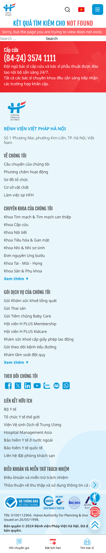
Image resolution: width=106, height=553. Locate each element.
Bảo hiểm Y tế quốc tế (23, 447)
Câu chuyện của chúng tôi (26, 164)
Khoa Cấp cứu (16, 224)
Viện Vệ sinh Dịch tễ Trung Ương (32, 424)
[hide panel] (95, 485)
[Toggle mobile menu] (97, 9)
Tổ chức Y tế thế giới (22, 416)
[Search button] (67, 9)
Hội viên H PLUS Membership (30, 323)
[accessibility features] (95, 497)
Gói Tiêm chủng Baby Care (27, 315)
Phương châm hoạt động (26, 171)
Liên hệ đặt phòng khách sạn (29, 455)
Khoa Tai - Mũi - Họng (23, 263)
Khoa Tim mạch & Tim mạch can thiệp (37, 216)
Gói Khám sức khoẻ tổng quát (30, 300)
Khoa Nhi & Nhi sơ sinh (24, 247)
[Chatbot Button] (95, 512)
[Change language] (81, 9)
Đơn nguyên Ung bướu (24, 255)
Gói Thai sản (15, 308)
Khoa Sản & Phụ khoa (23, 270)
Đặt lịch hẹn (53, 548)
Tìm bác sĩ (87, 548)
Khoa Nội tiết (15, 232)
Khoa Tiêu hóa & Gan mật (26, 240)
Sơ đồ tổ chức (16, 179)
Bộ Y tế (10, 409)
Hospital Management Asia (28, 432)
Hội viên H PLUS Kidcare (25, 331)
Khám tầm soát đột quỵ (24, 354)
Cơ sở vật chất (16, 187)
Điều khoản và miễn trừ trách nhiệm (36, 477)
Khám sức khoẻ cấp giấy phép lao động (39, 339)
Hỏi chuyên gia (19, 548)
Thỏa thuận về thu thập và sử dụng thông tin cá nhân (51, 485)
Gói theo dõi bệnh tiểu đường (30, 346)
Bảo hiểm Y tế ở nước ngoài (28, 440)
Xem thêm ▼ (16, 279)
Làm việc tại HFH (19, 194)
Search (52, 38)
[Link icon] (8, 385)
